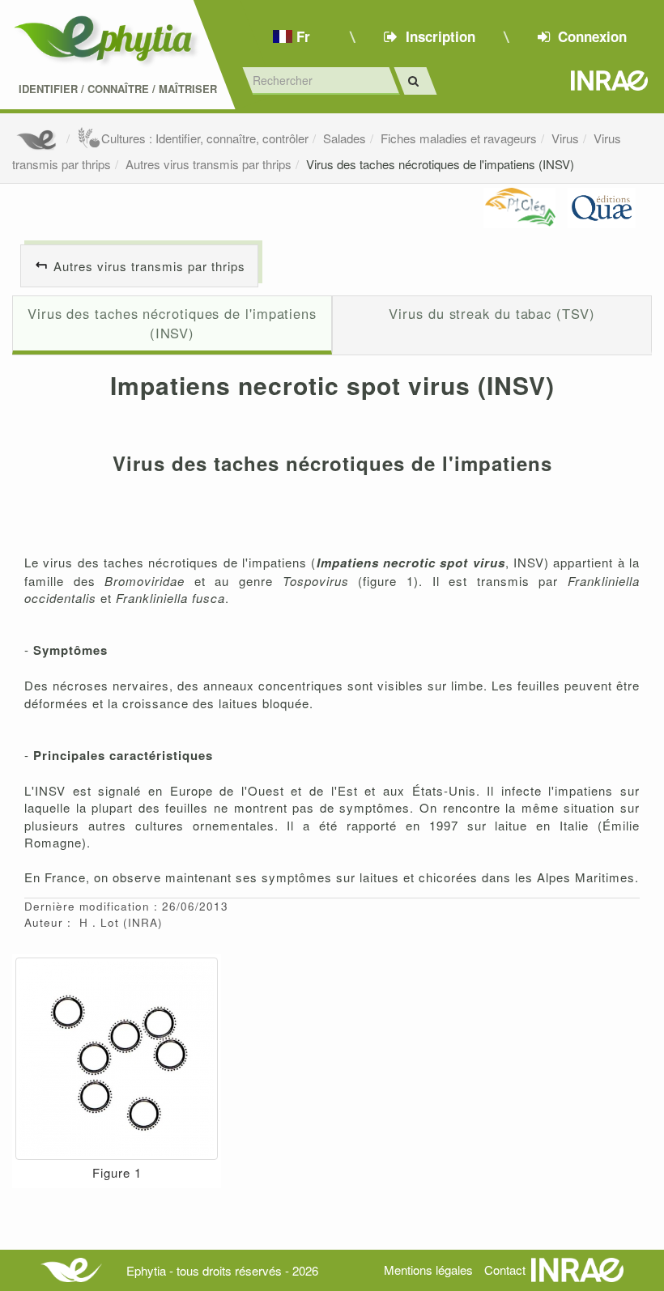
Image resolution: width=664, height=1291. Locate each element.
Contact (505, 1269)
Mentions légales (428, 1269)
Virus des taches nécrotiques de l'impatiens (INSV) (440, 163)
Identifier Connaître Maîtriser (118, 89)
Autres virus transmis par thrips (209, 163)
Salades (344, 138)
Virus (565, 138)
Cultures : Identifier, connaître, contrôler (205, 138)
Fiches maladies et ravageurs (459, 138)
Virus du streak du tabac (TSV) (491, 313)
